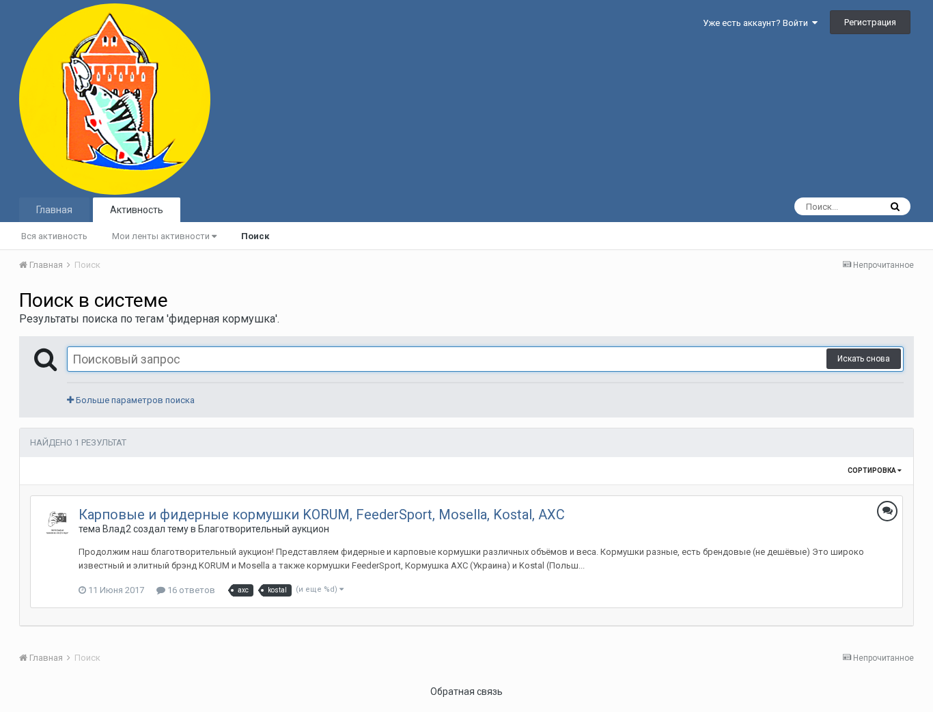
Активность (136, 209)
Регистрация (870, 22)
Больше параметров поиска (134, 400)
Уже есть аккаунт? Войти (757, 23)
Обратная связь (466, 691)
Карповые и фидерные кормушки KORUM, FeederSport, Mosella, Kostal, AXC (322, 514)
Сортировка (872, 470)
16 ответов (190, 590)
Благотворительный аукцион (263, 528)
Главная (54, 209)
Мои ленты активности (162, 236)
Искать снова (863, 359)
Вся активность (54, 236)
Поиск (255, 236)
